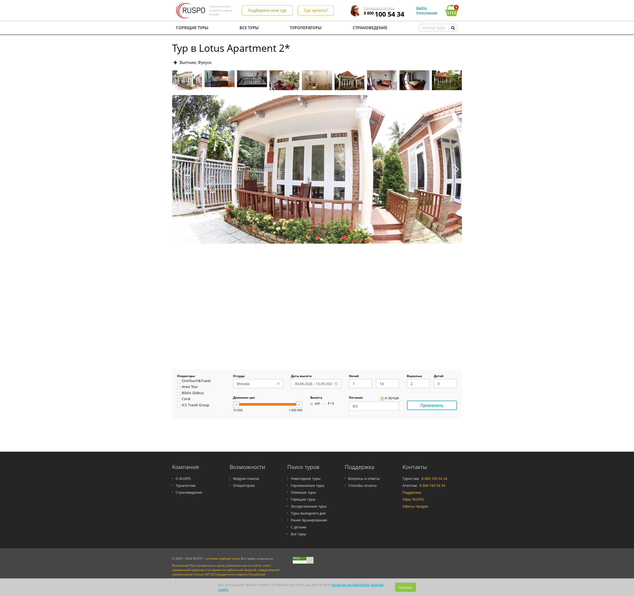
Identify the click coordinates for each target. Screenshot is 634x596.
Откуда (238, 376)
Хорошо (405, 587)
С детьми (298, 527)
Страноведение (189, 492)
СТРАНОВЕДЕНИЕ (370, 27)
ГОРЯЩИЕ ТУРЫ (192, 27)
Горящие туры (303, 499)
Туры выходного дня (308, 513)
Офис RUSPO (413, 499)
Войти (421, 8)
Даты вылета (301, 376)
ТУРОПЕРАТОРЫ (306, 27)
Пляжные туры (303, 492)
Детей (439, 376)
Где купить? (316, 10)
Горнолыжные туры (307, 485)
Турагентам (185, 485)
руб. (317, 403)
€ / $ (331, 403)
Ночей (354, 376)
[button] (456, 169)
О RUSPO (183, 478)
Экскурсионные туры (309, 506)
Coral (186, 399)
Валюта (316, 398)
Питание (356, 398)
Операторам (244, 485)
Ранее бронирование (309, 520)
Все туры (298, 534)
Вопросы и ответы (364, 478)
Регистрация (426, 12)
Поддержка (411, 492)
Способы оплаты (362, 485)
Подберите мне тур (267, 10)
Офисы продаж (415, 506)
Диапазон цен (244, 398)
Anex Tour (190, 387)
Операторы (186, 376)
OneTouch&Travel (196, 381)
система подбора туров (222, 558)
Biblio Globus (193, 393)
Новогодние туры (305, 478)
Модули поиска (246, 478)
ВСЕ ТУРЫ (249, 27)
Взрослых (414, 376)
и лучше (392, 398)
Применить (432, 405)
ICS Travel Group (195, 405)
